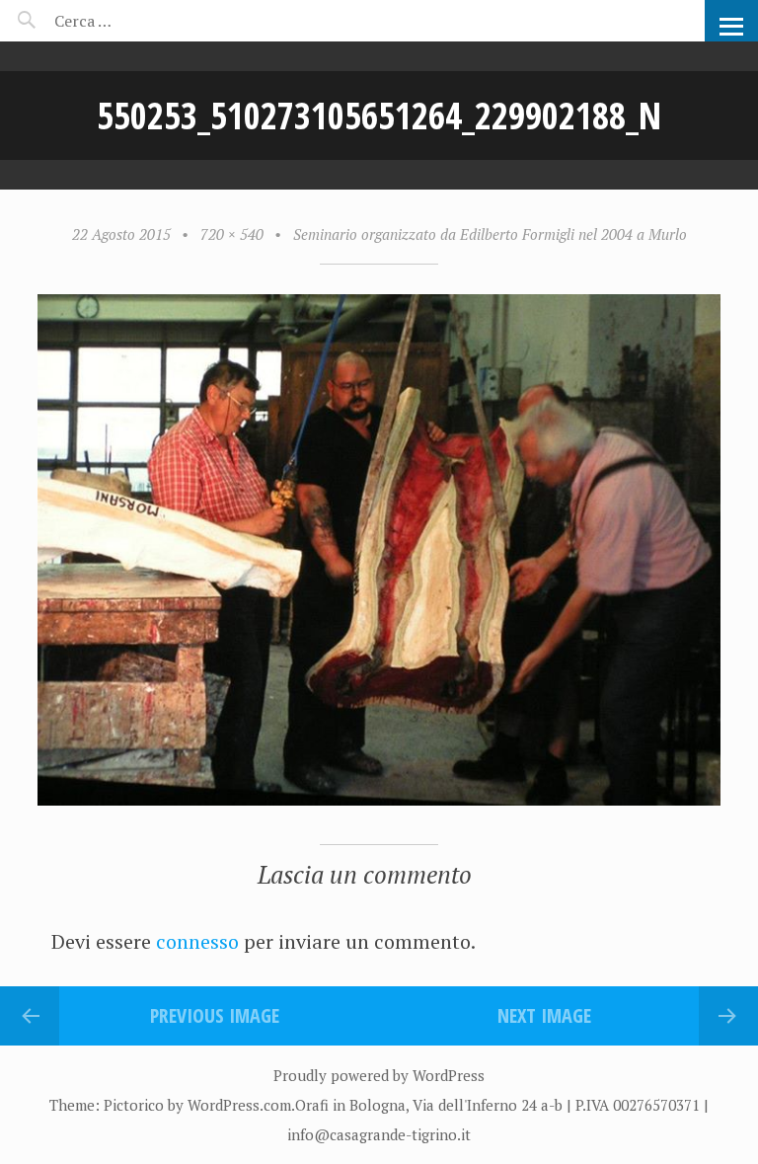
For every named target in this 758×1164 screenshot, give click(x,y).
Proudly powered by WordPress (379, 1075)
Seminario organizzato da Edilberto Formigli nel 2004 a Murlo (490, 234)
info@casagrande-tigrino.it (379, 1134)
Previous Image (214, 1015)
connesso (197, 941)
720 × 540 (232, 234)
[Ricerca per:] (136, 20)
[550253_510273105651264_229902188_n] (379, 800)
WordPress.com (239, 1105)
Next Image (544, 1015)
